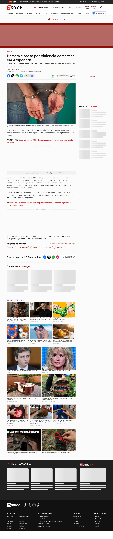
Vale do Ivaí (29, 13)
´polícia (11, 248)
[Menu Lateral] (105, 7)
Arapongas (19, 13)
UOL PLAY (50, 1)
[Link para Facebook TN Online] (25, 505)
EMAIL (102, 1)
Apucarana (10, 13)
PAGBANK (38, 1)
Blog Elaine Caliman (43, 523)
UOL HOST (31, 1)
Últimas (87, 13)
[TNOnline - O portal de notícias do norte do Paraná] (14, 7)
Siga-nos (28, 75)
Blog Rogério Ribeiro (44, 526)
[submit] (101, 7)
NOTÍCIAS (35, 248)
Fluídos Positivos (42, 519)
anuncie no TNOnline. (58, 173)
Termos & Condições (79, 526)
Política (45, 13)
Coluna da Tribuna (43, 516)
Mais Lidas (10, 516)
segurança (47, 248)
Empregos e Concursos (67, 13)
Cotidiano (9, 526)
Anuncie (75, 519)
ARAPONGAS (23, 248)
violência (60, 248)
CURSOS (44, 1)
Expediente (76, 521)
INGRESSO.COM (23, 1)
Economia (22, 528)
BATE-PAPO (94, 1)
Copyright (76, 523)
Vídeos (79, 13)
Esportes (9, 528)
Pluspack (96, 526)
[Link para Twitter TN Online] (29, 505)
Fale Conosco (77, 516)
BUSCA (85, 1)
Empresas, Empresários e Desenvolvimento (50, 521)
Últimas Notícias (24, 516)
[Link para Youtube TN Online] (38, 505)
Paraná (37, 13)
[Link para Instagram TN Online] (34, 505)
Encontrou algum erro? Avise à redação (62, 243)
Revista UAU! (54, 13)
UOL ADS (57, 1)
